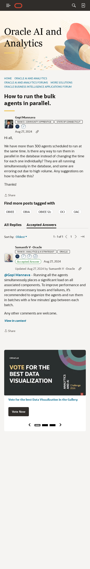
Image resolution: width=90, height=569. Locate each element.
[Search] (73, 5)
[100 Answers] (23, 257)
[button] (8, 124)
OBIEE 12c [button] (45, 212)
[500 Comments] (29, 257)
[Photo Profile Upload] (17, 127)
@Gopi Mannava (17, 275)
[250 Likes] (35, 257)
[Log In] (83, 5)
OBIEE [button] (10, 212)
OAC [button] (77, 212)
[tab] (13, 224)
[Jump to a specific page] (82, 236)
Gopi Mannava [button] (25, 117)
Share (9, 195)
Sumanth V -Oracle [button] (28, 247)
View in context (15, 321)
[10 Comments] (23, 127)
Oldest (20, 237)
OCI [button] (62, 212)
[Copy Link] (37, 131)
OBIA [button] (26, 212)
